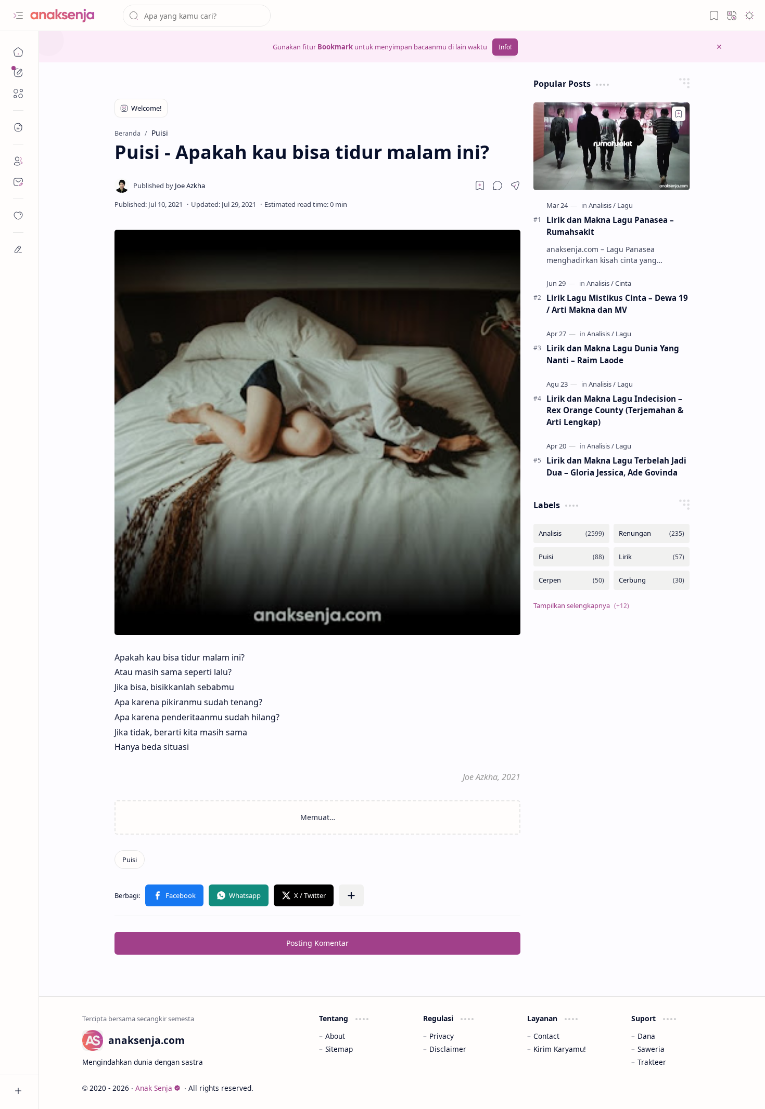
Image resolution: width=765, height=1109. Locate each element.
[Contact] (18, 181)
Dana (646, 1036)
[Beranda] (18, 52)
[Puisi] (129, 859)
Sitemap (339, 1049)
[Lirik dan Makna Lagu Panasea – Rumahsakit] (611, 146)
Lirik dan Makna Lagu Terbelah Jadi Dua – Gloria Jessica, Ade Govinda (616, 466)
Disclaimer (447, 1049)
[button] (18, 15)
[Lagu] (625, 205)
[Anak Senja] (70, 16)
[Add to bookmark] (678, 114)
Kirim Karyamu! (559, 1049)
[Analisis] (602, 205)
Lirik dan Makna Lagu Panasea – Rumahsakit (610, 226)
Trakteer (652, 1062)
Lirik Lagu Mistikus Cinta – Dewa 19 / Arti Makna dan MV (617, 304)
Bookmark (335, 46)
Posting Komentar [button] (317, 943)
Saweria (651, 1049)
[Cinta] (623, 283)
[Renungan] (652, 533)
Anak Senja (153, 1088)
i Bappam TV (701, 1088)
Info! (505, 47)
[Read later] (480, 185)
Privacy (441, 1036)
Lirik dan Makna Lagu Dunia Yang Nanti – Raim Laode (612, 354)
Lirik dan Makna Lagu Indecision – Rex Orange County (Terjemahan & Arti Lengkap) (614, 410)
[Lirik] (652, 556)
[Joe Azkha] (169, 185)
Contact (546, 1036)
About (335, 1036)
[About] (18, 161)
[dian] (18, 215)
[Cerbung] (652, 580)
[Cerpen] (571, 580)
